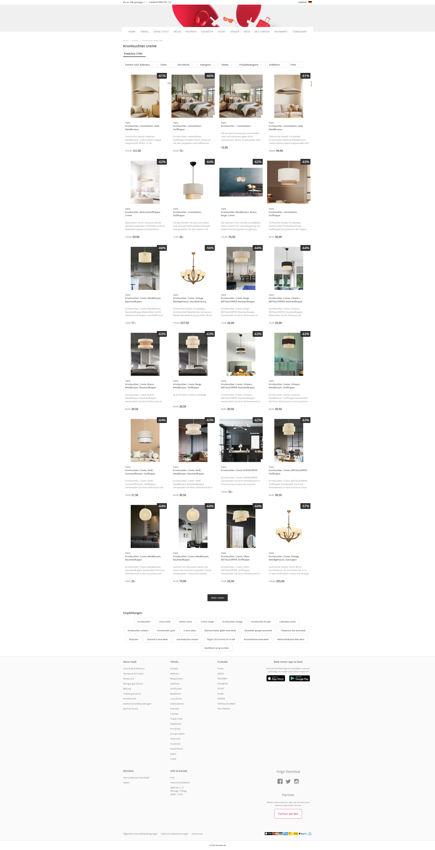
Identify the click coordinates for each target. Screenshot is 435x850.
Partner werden (288, 814)
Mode (177, 31)
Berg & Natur (176, 678)
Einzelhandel (129, 698)
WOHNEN (222, 678)
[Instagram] (296, 782)
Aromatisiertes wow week (256, 639)
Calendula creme (287, 621)
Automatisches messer (187, 639)
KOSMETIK (223, 683)
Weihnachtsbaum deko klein (290, 639)
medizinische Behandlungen (137, 703)
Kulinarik (174, 708)
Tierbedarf (299, 31)
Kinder (234, 31)
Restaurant (128, 678)
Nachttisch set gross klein (217, 648)
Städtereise (175, 723)
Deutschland (176, 748)
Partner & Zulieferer (180, 782)
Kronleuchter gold (166, 630)
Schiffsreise (175, 688)
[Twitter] (288, 782)
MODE (221, 673)
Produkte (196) (133, 53)
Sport (222, 31)
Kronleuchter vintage (232, 621)
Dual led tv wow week (157, 639)
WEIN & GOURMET (227, 703)
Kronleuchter (144, 621)
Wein (247, 31)
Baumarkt (281, 31)
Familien (174, 713)
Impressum (197, 833)
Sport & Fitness (130, 708)
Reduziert (133, 639)
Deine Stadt (161, 31)
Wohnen (191, 31)
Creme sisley (190, 630)
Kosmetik (207, 31)
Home (131, 31)
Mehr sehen (217, 597)
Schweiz (174, 668)
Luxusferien (176, 698)
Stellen (126, 782)
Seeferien (175, 683)
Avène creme (185, 621)
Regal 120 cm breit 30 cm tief (221, 639)
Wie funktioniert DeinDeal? (136, 777)
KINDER (221, 698)
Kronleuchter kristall (261, 621)
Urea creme (164, 621)
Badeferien (175, 693)
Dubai (173, 758)
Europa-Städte (177, 733)
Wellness (174, 673)
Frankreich (175, 743)
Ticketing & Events (132, 693)
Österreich (175, 738)
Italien (173, 753)
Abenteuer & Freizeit (133, 673)
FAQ (172, 777)
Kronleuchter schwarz (138, 630)
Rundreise (175, 728)
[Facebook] (280, 782)
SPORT (221, 688)
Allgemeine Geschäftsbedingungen (140, 833)
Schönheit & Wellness (134, 668)
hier (299, 805)
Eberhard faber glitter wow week (220, 630)
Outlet (221, 693)
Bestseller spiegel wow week (258, 630)
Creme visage (207, 621)
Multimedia (262, 31)
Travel (144, 31)
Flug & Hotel (176, 718)
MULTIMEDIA (224, 708)
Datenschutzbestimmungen (174, 833)
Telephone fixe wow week (293, 630)
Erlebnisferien (177, 703)
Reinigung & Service (133, 683)
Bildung (127, 688)
